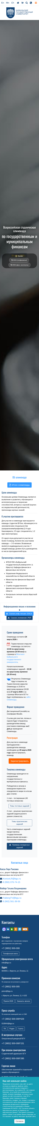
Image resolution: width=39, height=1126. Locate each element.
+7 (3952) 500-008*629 (13, 1019)
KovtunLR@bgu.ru (12, 878)
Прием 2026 (8, 1001)
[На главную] (18, 3)
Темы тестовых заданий (19, 806)
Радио (11, 1029)
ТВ (4, 1029)
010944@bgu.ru (8, 1023)
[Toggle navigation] (36, 3)
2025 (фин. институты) (20, 265)
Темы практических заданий (19, 823)
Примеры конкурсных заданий (21, 846)
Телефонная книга (10, 954)
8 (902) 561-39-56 (11, 901)
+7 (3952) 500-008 (11, 948)
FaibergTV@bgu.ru (12, 898)
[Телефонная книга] (31, 3)
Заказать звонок (23, 1001)
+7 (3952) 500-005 (11, 986)
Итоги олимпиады (21, 485)
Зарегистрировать (20, 761)
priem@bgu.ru (7, 991)
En (2, 3)
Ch (12, 3)
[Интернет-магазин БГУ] (22, 3)
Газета (20, 1029)
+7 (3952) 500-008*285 (13, 1058)
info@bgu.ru (6, 963)
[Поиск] (27, 3)
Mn (7, 3)
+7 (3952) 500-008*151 (13, 1043)
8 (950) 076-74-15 (11, 882)
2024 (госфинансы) (20, 260)
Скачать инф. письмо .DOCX (20, 614)
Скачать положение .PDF (20, 618)
